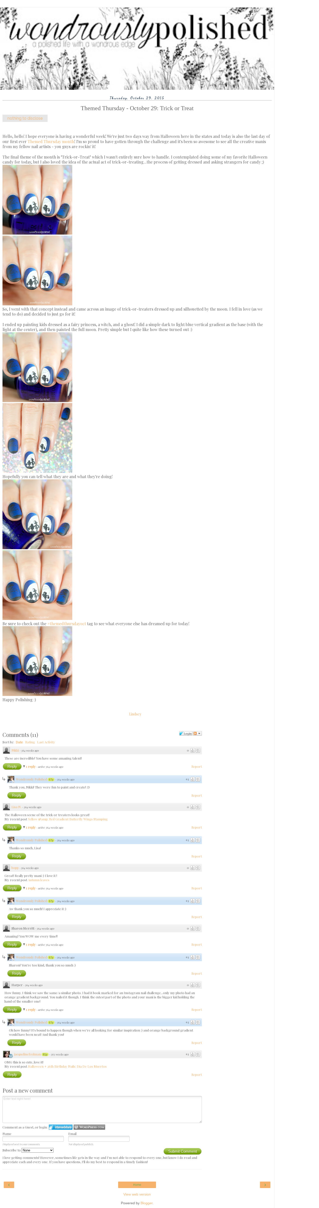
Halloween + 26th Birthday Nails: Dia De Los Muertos (67, 1066)
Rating (30, 742)
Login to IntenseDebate (61, 1127)
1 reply (31, 766)
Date (19, 742)
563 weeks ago (59, 1054)
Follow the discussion (197, 733)
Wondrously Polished (31, 779)
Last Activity (46, 742)
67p (51, 779)
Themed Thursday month (51, 141)
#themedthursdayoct (66, 623)
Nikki (15, 750)
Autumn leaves (38, 880)
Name (6, 1133)
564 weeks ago (30, 750)
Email (72, 1133)
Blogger (147, 1203)
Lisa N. (16, 807)
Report (196, 766)
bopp (15, 867)
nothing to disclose (25, 118)
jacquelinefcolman (27, 1054)
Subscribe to (11, 1150)
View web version (137, 1194)
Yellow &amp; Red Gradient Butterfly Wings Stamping (68, 819)
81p (45, 1054)
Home (137, 1185)
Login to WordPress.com (89, 1127)
